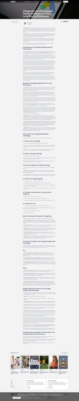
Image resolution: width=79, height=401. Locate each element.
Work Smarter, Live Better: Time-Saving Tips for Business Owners (24, 372)
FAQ (11, 383)
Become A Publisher (45, 1)
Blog (11, 382)
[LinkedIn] (63, 21)
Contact (12, 385)
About (12, 380)
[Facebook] (65, 21)
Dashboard (12, 387)
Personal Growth (22, 370)
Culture (59, 370)
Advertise (65, 1)
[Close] (77, 393)
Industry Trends (29, 24)
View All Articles (65, 352)
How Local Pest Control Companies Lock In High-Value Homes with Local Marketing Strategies (15, 372)
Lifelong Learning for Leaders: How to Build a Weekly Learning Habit (53, 372)
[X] (64, 21)
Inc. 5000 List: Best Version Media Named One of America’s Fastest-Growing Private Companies (34, 372)
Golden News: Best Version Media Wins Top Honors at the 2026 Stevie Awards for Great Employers (63, 372)
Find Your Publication (28, 1)
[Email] (66, 21)
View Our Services (36, 1)
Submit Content (52, 1)
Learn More (28, 387)
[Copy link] (67, 21)
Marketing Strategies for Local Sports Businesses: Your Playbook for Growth (44, 372)
